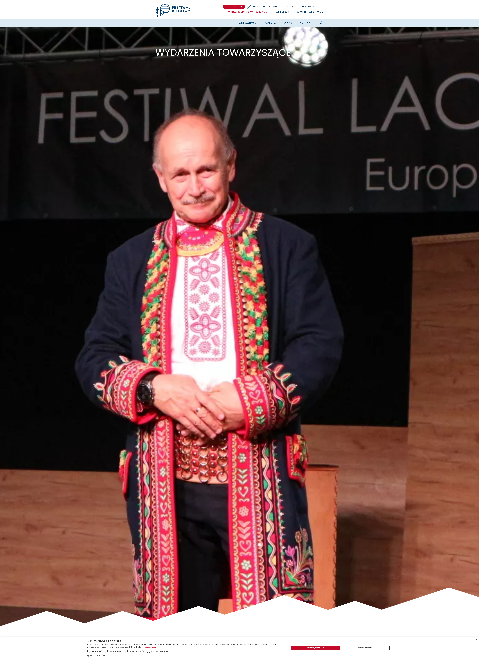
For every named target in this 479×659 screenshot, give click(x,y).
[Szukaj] (321, 22)
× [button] (476, 640)
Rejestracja (234, 6)
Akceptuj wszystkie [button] (315, 648)
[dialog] (239, 648)
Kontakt (306, 22)
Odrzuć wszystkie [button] (365, 648)
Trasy (289, 6)
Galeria (270, 22)
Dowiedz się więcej (149, 647)
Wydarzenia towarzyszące (247, 11)
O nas (288, 22)
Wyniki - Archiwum (310, 11)
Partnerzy (282, 11)
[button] (185, 655)
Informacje (309, 6)
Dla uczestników (265, 6)
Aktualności (248, 22)
